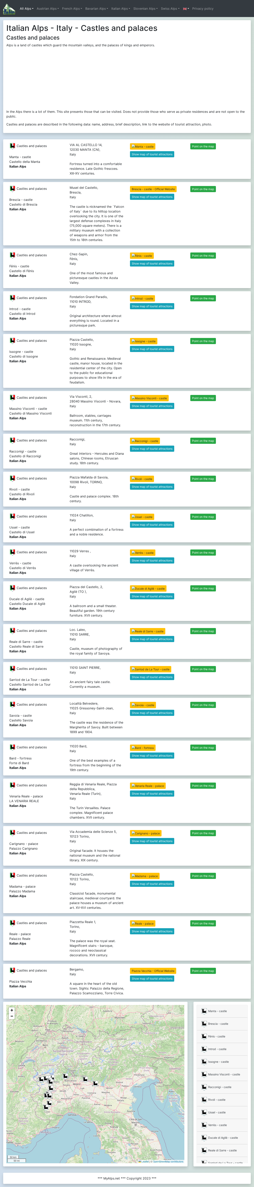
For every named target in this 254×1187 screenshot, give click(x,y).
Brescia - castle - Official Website (153, 189)
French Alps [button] (71, 8)
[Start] (9, 8)
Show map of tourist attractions (152, 154)
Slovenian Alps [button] (144, 8)
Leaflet (145, 1161)
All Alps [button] (25, 8)
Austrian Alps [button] (47, 8)
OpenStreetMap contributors (168, 1161)
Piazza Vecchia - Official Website (153, 971)
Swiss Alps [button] (169, 8)
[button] (186, 8)
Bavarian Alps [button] (95, 8)
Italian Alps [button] (119, 8)
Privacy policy (203, 8)
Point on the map (203, 146)
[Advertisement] (127, 78)
